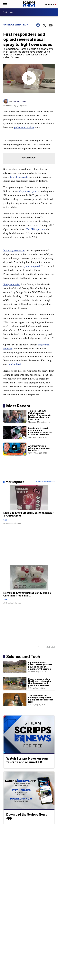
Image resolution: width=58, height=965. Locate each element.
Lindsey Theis (19, 101)
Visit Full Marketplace (45, 482)
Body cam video (11, 284)
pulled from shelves (24, 127)
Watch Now (50, 4)
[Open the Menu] (4, 4)
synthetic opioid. (31, 266)
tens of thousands (19, 176)
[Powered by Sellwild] (50, 647)
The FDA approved (35, 229)
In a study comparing (14, 250)
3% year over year (27, 191)
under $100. (15, 364)
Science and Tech (15, 24)
